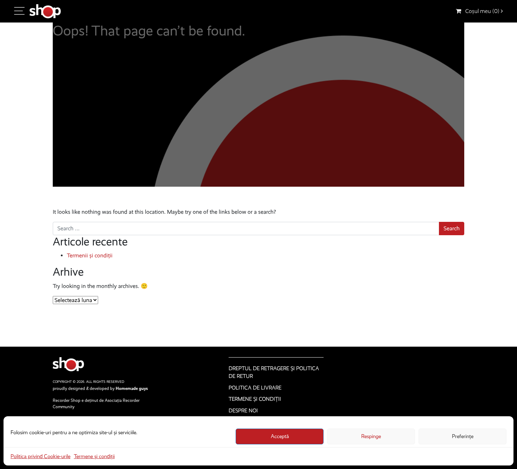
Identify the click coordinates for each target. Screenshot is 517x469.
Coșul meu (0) (481, 11)
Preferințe (462, 436)
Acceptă (280, 436)
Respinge (371, 436)
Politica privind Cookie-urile (40, 456)
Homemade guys (132, 388)
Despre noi (243, 410)
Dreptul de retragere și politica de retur (274, 372)
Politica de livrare (255, 388)
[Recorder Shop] (45, 11)
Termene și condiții (94, 456)
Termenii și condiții (90, 255)
